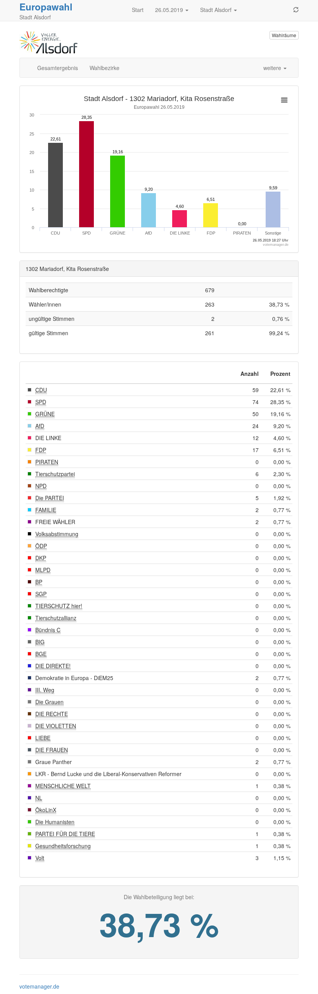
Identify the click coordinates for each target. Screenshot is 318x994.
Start (137, 10)
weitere (273, 68)
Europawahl (46, 6)
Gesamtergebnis (57, 68)
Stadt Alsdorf (216, 10)
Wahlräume (284, 35)
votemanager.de (39, 986)
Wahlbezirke (104, 68)
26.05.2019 (170, 10)
